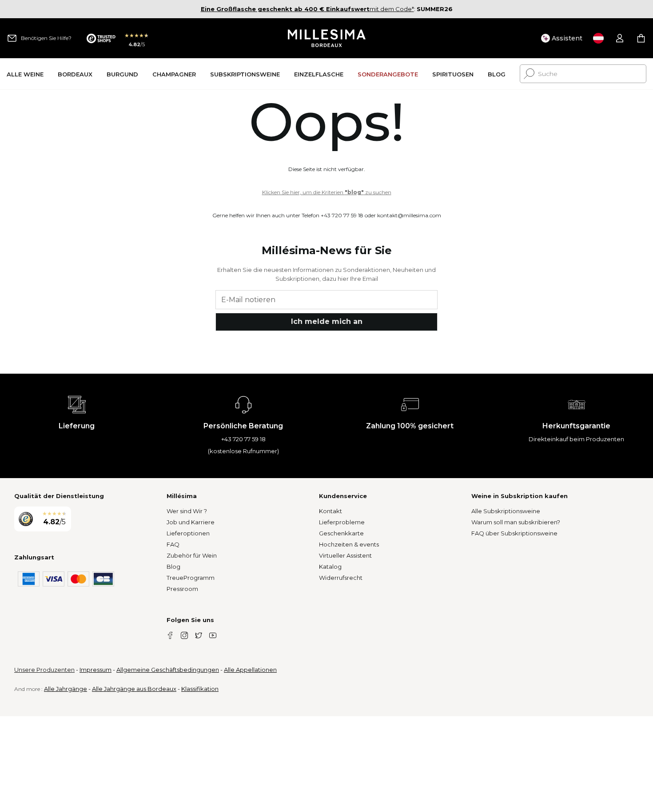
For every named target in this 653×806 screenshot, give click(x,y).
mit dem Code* (307, 8)
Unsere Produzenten (44, 669)
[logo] (327, 38)
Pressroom (182, 588)
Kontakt (330, 511)
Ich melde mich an (326, 321)
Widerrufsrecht (340, 577)
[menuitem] (25, 74)
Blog (173, 566)
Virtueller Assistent (345, 555)
